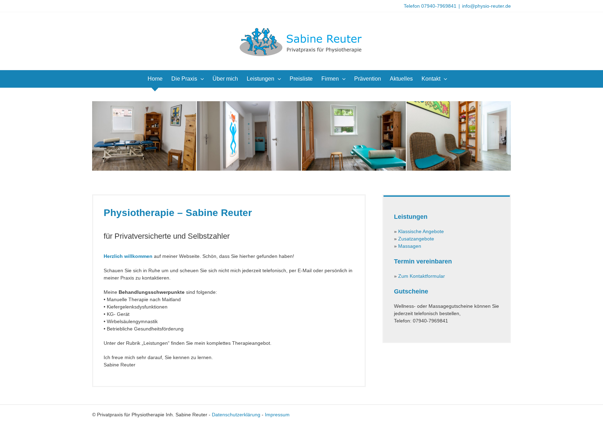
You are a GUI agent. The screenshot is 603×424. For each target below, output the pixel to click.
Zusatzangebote (416, 238)
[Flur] (249, 136)
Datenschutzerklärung (237, 414)
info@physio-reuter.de (486, 6)
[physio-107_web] (354, 136)
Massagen (409, 246)
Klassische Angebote (421, 231)
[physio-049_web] (144, 136)
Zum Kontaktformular (421, 276)
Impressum (277, 414)
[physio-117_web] (459, 136)
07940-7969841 (438, 6)
